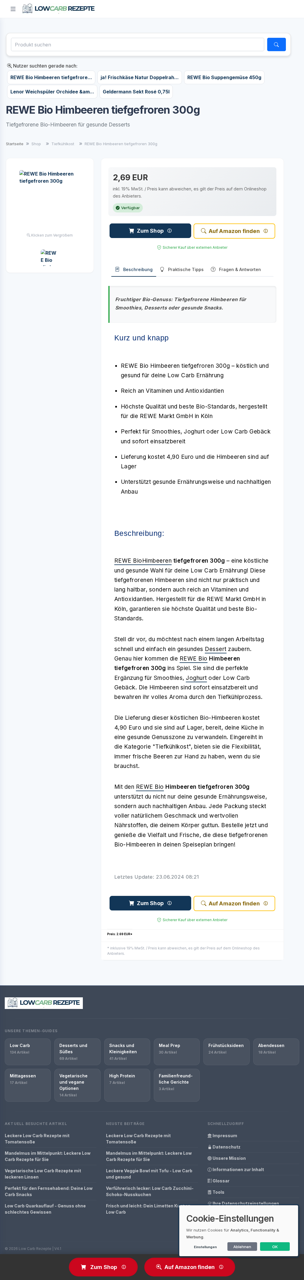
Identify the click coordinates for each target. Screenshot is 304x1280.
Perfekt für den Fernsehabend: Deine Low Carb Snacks (49, 1191)
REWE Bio (128, 560)
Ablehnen (242, 1246)
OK (275, 1246)
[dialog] (238, 1230)
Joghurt (196, 678)
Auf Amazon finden (234, 231)
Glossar (220, 1180)
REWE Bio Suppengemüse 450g (224, 77)
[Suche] (276, 44)
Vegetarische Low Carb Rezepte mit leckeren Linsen (43, 1173)
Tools (218, 1192)
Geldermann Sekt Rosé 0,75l (136, 92)
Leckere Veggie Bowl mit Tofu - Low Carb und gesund (149, 1173)
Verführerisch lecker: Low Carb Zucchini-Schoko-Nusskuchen (150, 1191)
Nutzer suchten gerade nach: (44, 66)
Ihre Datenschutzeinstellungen (245, 1203)
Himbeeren (157, 560)
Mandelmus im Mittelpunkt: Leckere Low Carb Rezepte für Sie (48, 1156)
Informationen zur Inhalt (238, 1169)
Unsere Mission (229, 1158)
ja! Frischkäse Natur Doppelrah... (140, 77)
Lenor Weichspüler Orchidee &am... (52, 92)
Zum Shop (150, 231)
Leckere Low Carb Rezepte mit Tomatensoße (37, 1138)
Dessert (216, 649)
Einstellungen (205, 1247)
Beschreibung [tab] (138, 269)
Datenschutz (226, 1146)
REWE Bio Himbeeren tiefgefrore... (51, 77)
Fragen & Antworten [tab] (240, 269)
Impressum (224, 1135)
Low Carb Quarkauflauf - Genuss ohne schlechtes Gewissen (45, 1209)
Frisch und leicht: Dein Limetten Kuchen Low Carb (148, 1209)
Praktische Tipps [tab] (186, 269)
